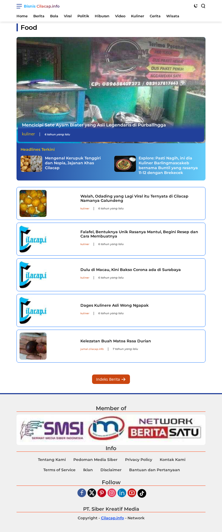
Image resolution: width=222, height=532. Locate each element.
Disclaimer (111, 469)
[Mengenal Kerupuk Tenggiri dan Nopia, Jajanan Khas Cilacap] (31, 164)
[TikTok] (142, 493)
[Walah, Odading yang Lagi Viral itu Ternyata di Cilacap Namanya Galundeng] (47, 203)
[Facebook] (81, 493)
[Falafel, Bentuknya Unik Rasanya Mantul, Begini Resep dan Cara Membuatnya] (47, 239)
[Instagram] (111, 493)
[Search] (202, 6)
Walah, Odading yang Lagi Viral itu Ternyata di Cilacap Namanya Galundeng (134, 198)
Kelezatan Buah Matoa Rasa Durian (115, 341)
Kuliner (28, 133)
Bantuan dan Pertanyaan (154, 469)
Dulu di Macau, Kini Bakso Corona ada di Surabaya (130, 269)
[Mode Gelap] (196, 6)
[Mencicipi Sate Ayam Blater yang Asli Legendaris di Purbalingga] (111, 90)
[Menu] (20, 6)
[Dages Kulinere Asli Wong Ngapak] (47, 310)
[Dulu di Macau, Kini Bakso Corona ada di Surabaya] (47, 274)
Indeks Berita (108, 379)
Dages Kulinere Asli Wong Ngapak (114, 305)
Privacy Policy (138, 459)
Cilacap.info (112, 518)
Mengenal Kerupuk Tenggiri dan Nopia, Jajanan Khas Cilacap (73, 163)
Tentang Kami (52, 459)
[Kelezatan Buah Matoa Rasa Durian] (47, 346)
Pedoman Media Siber (95, 459)
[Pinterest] (101, 493)
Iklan (88, 469)
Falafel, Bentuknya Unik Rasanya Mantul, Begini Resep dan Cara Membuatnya (139, 234)
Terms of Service (59, 469)
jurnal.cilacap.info (92, 349)
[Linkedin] (121, 493)
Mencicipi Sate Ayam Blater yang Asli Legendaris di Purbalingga (94, 125)
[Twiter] (91, 493)
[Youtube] (132, 493)
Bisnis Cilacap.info (42, 6)
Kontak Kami (172, 459)
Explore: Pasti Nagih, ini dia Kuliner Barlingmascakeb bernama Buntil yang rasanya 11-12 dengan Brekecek (168, 165)
